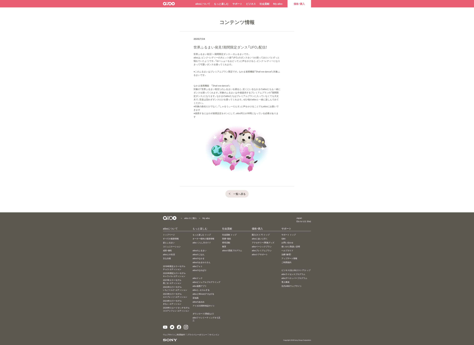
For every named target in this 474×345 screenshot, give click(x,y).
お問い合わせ (287, 242)
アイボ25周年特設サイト (204, 305)
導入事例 (285, 281)
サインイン (214, 334)
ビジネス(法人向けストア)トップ (296, 270)
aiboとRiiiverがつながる (203, 293)
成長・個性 (167, 250)
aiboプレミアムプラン (262, 250)
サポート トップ (288, 234)
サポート (237, 3)
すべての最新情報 (171, 238)
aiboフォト (198, 266)
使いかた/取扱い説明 (290, 246)
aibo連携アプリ (200, 285)
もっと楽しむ (221, 3)
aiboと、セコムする (201, 289)
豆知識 (195, 297)
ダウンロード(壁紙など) (203, 313)
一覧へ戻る (239, 194)
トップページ (169, 234)
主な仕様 (167, 258)
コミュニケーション (172, 246)
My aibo (277, 3)
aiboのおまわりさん (201, 262)
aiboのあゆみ (199, 301)
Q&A (283, 238)
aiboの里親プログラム (232, 250)
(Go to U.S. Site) (303, 221)
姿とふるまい (169, 242)
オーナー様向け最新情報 (203, 238)
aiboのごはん (199, 254)
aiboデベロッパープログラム (294, 278)
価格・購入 (299, 3)
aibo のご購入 (190, 218)
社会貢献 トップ (229, 234)
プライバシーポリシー (197, 334)
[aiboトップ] (170, 218)
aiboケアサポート (260, 254)
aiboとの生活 (169, 254)
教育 (224, 246)
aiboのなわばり (200, 270)
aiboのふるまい (200, 250)
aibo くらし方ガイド (202, 242)
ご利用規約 (286, 262)
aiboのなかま (199, 258)
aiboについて (202, 3)
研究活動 (226, 242)
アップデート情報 (289, 258)
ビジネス (251, 3)
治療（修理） (286, 254)
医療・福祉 (226, 238)
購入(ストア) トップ (261, 234)
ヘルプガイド (287, 250)
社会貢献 (264, 3)
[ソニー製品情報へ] (170, 340)
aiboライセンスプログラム (293, 274)
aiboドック (198, 278)
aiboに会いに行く (260, 238)
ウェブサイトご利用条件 (174, 334)
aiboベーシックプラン (262, 246)
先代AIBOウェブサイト (291, 285)
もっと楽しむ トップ (202, 234)
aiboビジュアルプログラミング (206, 281)
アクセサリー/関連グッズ (263, 242)
